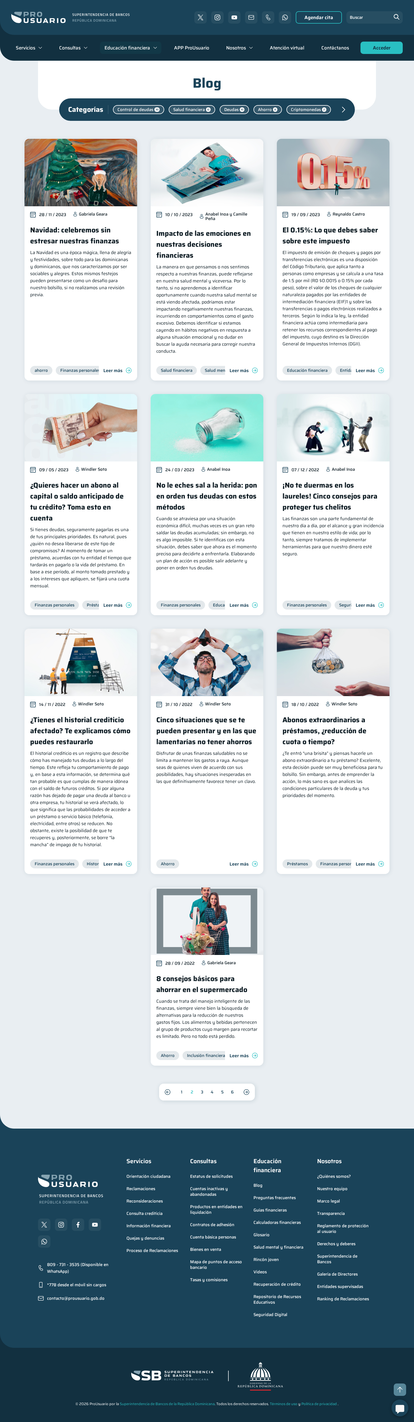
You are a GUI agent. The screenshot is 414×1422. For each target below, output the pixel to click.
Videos (260, 1272)
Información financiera (148, 1225)
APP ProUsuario (191, 47)
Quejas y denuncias (145, 1238)
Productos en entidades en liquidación (217, 1209)
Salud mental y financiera (278, 1247)
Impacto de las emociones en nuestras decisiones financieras (203, 244)
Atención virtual (287, 47)
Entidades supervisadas (340, 1286)
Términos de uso (283, 1404)
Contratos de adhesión (212, 1224)
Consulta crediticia (144, 1213)
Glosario (261, 1234)
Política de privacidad (319, 1404)
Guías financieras (270, 1210)
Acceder (380, 49)
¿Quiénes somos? (334, 1176)
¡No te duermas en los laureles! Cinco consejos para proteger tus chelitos (329, 496)
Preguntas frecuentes (274, 1197)
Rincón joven (266, 1259)
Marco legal (328, 1201)
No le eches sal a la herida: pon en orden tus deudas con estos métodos (206, 496)
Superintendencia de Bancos (338, 1259)
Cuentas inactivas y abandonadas (209, 1191)
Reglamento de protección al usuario (343, 1228)
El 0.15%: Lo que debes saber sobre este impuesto (330, 235)
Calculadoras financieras (277, 1222)
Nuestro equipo (332, 1188)
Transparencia (331, 1213)
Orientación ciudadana (148, 1176)
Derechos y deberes (336, 1243)
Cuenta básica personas (213, 1237)
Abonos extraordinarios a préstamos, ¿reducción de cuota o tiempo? (324, 730)
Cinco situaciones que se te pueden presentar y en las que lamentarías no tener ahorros (206, 730)
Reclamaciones (140, 1188)
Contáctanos (335, 47)
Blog (257, 1185)
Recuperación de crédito (277, 1284)
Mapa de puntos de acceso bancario (216, 1264)
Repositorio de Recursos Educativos (277, 1299)
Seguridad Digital (270, 1314)
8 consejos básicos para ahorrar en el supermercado (201, 984)
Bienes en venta (205, 1249)
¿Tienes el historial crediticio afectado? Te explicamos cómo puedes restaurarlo (80, 730)
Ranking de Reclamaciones (343, 1299)
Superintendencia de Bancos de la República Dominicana (167, 1404)
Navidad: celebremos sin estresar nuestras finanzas (74, 235)
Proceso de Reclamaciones (152, 1250)
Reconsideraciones (144, 1201)
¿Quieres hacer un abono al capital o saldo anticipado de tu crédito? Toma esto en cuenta (77, 502)
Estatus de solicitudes (211, 1176)
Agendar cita (318, 17)
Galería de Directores (337, 1274)
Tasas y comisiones (209, 1279)
